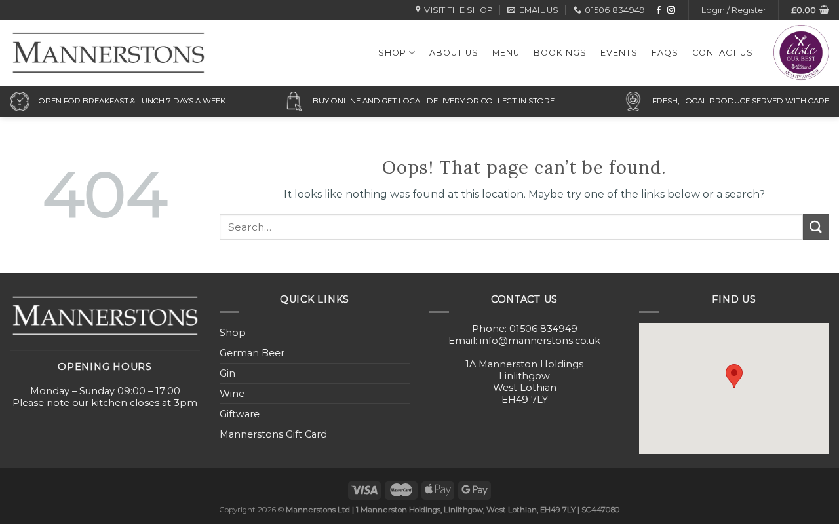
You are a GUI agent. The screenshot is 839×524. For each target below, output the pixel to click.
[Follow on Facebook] (659, 10)
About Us (453, 53)
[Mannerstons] (108, 53)
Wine (232, 394)
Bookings (560, 53)
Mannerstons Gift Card (273, 434)
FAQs (665, 53)
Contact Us (722, 53)
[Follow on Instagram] (671, 10)
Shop (392, 53)
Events (619, 53)
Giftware (240, 414)
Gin (227, 373)
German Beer (252, 353)
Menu (506, 53)
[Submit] (816, 227)
